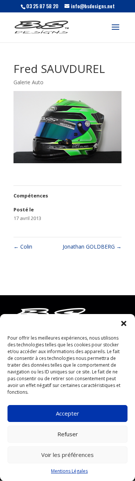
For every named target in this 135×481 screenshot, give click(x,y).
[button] (124, 323)
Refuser (67, 434)
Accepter (67, 413)
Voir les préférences (67, 454)
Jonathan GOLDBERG (92, 246)
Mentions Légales (69, 471)
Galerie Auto (29, 82)
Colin (23, 246)
